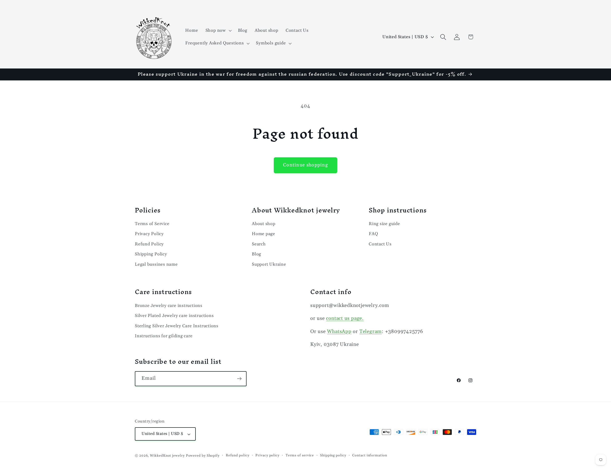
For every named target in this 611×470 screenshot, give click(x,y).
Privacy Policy (149, 234)
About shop (263, 224)
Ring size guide (384, 224)
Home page (263, 234)
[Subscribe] (239, 378)
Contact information (369, 455)
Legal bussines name (156, 264)
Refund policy (237, 455)
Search (259, 244)
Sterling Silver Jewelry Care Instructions (176, 325)
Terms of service (300, 455)
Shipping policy (333, 455)
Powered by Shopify (203, 456)
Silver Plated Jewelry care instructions (174, 315)
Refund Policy (149, 244)
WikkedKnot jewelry (167, 456)
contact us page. (344, 318)
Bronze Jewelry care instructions (168, 305)
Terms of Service (152, 224)
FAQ (373, 234)
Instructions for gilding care (164, 335)
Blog (256, 254)
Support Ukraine (269, 264)
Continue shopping (305, 165)
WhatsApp (339, 331)
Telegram (370, 331)
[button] (218, 30)
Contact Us (380, 244)
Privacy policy (267, 455)
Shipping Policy (151, 254)
